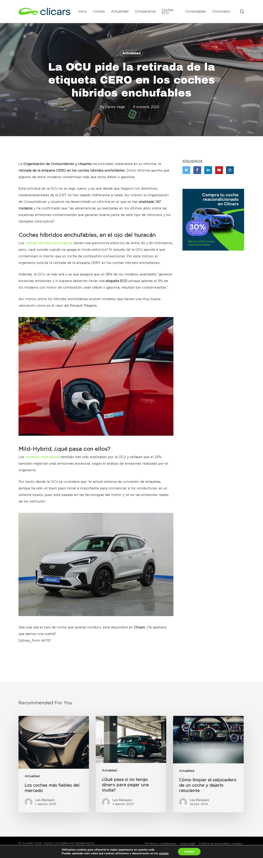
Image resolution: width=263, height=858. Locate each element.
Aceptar (189, 851)
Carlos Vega (115, 106)
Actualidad (131, 53)
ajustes (163, 853)
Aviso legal (187, 843)
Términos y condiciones (160, 843)
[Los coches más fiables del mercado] (53, 764)
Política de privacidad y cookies (220, 843)
